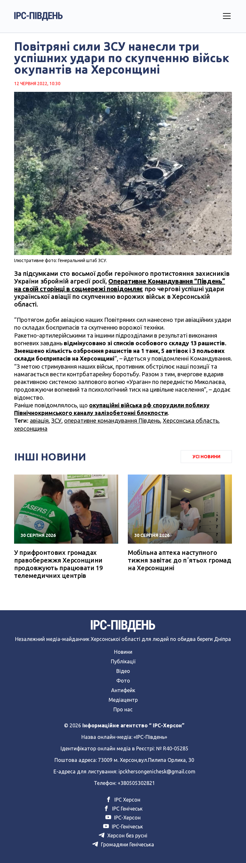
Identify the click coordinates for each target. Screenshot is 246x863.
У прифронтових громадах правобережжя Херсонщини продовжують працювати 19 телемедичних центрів (58, 564)
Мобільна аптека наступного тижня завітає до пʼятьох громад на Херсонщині (179, 560)
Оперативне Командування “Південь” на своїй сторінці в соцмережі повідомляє (119, 284)
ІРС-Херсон (127, 817)
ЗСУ (56, 420)
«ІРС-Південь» (150, 737)
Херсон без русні (126, 835)
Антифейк (123, 690)
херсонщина (30, 428)
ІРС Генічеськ (127, 808)
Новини (123, 652)
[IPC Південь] (38, 16)
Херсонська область (190, 420)
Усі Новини (206, 456)
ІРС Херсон (126, 800)
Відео (123, 671)
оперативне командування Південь (112, 420)
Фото (123, 680)
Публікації (123, 661)
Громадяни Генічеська (127, 844)
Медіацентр (123, 700)
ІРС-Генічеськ (127, 826)
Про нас (123, 709)
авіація (39, 420)
